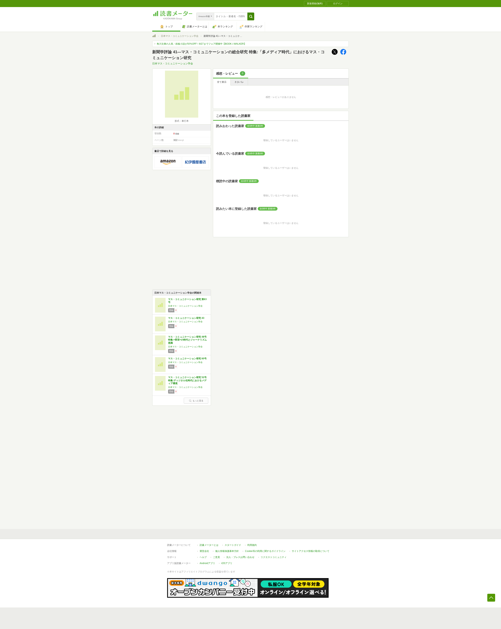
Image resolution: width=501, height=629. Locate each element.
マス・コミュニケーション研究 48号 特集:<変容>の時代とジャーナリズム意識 (187, 339)
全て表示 (221, 82)
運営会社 (204, 551)
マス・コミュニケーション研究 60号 (187, 358)
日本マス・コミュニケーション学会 (179, 36)
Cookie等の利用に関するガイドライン (265, 551)
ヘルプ (203, 557)
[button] (250, 16)
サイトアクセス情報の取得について (310, 551)
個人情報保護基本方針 (227, 551)
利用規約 (252, 545)
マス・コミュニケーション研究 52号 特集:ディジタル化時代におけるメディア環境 (187, 380)
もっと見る (198, 400)
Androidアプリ (207, 563)
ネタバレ (239, 82)
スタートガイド (233, 545)
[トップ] (154, 36)
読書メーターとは (209, 545)
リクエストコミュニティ (274, 557)
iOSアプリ (226, 563)
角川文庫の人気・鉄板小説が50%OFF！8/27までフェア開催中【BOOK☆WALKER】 (201, 43)
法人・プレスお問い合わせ (240, 557)
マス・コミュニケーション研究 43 (186, 318)
